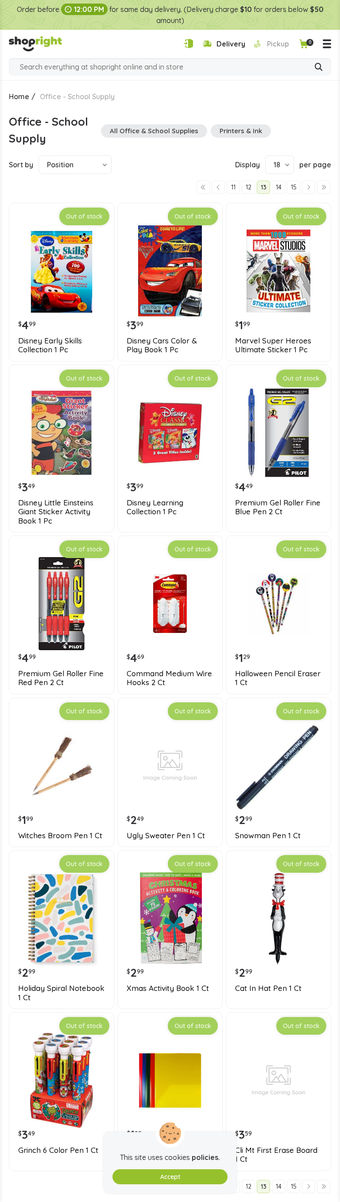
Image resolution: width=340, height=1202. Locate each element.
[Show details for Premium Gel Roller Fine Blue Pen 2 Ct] (278, 433)
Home (19, 96)
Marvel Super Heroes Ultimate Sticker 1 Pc (273, 345)
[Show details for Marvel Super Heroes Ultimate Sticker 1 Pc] (278, 271)
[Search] (319, 67)
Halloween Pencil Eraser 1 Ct (278, 678)
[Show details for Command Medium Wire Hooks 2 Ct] (170, 603)
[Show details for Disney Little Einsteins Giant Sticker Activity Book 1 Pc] (61, 433)
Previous (218, 187)
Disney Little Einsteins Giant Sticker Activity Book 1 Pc (55, 511)
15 (294, 187)
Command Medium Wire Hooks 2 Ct (169, 678)
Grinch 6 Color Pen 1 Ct (58, 1150)
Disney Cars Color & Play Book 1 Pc (162, 345)
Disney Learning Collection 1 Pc (155, 507)
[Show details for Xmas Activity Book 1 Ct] (170, 918)
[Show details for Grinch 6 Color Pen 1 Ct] (61, 1080)
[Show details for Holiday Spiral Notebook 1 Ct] (61, 918)
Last (323, 187)
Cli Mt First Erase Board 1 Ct (276, 1154)
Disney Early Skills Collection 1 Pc (50, 345)
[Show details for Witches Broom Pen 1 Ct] (61, 765)
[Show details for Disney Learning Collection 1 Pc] (170, 433)
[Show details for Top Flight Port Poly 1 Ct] (170, 1080)
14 (279, 187)
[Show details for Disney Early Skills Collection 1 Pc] (61, 271)
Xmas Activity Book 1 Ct (168, 988)
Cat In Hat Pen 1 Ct (268, 988)
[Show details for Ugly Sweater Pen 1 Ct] (170, 765)
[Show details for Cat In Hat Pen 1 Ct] (278, 918)
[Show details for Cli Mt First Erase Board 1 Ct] (278, 1080)
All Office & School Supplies (154, 131)
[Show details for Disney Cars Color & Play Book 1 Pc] (170, 271)
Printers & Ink (241, 131)
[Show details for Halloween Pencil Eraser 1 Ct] (278, 603)
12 (248, 187)
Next (308, 187)
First (203, 187)
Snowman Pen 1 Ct (268, 835)
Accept (170, 1177)
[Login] (188, 43)
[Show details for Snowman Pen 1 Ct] (278, 765)
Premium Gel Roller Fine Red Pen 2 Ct (61, 678)
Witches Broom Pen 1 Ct (60, 835)
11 (233, 187)
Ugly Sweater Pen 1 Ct (166, 835)
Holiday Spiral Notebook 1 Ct (61, 993)
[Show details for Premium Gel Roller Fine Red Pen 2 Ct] (61, 603)
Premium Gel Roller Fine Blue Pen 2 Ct (278, 507)
